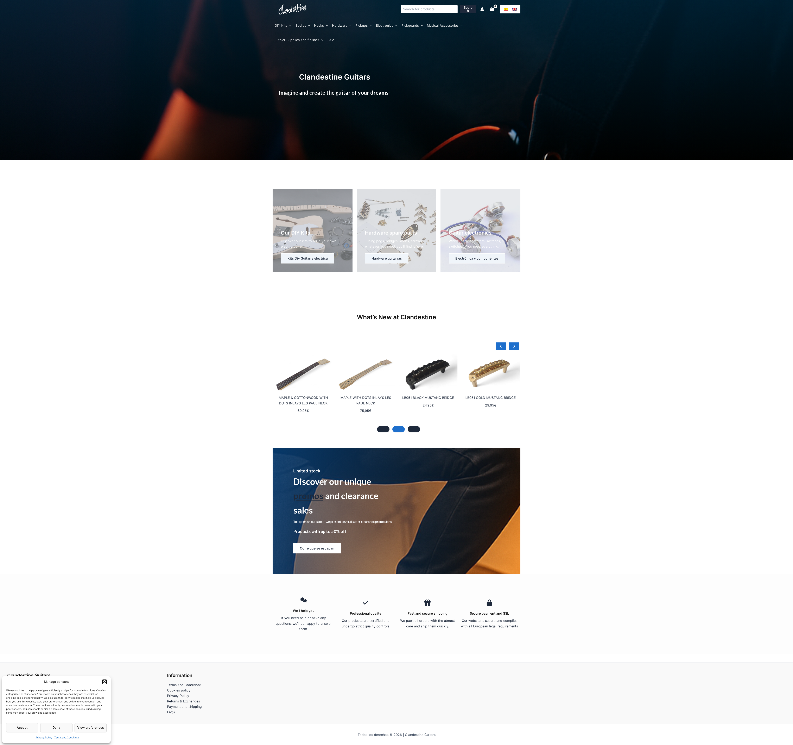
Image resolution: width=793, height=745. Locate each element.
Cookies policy (178, 690)
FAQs (171, 712)
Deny (56, 728)
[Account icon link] (482, 9)
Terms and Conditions (66, 737)
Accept (22, 728)
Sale (331, 40)
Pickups (361, 25)
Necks (319, 25)
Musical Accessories (442, 25)
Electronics (384, 25)
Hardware (339, 25)
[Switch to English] (514, 9)
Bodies (301, 25)
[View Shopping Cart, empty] (492, 9)
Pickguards (410, 25)
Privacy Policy (44, 737)
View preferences (90, 728)
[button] (104, 682)
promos (308, 496)
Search (468, 9)
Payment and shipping (184, 706)
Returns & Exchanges (183, 701)
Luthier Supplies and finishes (297, 40)
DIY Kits (281, 25)
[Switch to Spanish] (506, 9)
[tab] (383, 429)
